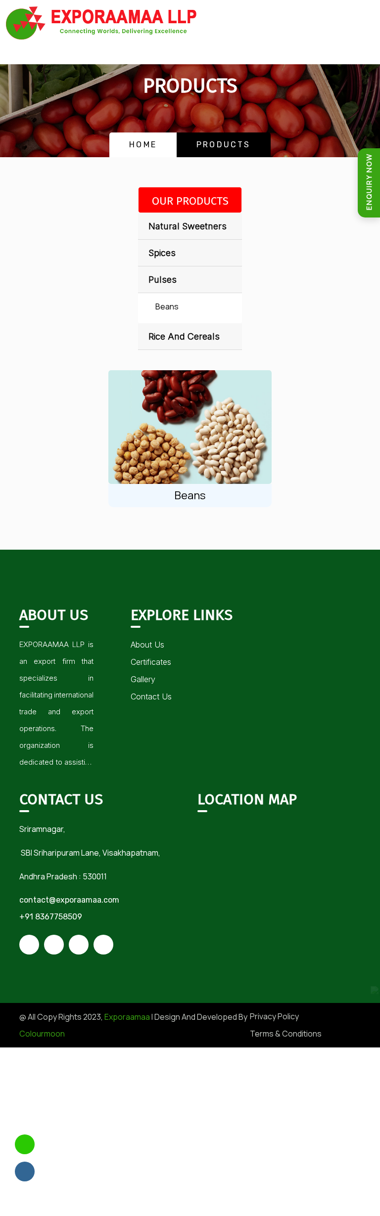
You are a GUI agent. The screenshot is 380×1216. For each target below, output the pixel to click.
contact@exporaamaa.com (69, 900)
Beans (167, 306)
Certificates (151, 662)
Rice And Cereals (184, 336)
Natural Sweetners (187, 226)
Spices (162, 253)
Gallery (143, 679)
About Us (147, 645)
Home (143, 144)
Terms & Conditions (286, 1033)
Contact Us (151, 696)
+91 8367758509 (50, 916)
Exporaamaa (127, 1016)
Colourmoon (42, 1033)
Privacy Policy (274, 1016)
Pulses (162, 279)
